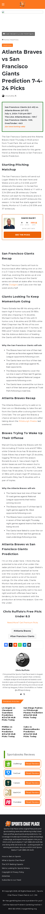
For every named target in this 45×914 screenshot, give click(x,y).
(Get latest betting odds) (15, 127)
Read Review (32, 763)
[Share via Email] (29, 645)
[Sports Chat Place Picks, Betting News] (22, 4)
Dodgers (13, 284)
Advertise (6, 876)
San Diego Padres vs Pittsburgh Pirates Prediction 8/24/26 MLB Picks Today (33, 713)
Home (6, 40)
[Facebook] (6, 645)
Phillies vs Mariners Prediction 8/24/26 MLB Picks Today (9, 732)
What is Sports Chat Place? (13, 860)
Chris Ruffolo (9, 96)
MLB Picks (14, 40)
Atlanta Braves (23, 631)
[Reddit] (15, 645)
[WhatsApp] (20, 645)
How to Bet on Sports (11, 856)
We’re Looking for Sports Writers (16, 868)
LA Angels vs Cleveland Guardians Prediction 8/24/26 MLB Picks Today (9, 714)
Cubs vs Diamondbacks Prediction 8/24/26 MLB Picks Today (32, 732)
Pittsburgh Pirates (28, 421)
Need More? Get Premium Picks (22, 622)
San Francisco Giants (23, 636)
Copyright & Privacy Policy (13, 872)
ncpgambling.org (29, 909)
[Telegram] (24, 645)
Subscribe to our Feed (11, 880)
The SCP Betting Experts (12, 864)
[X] (10, 645)
